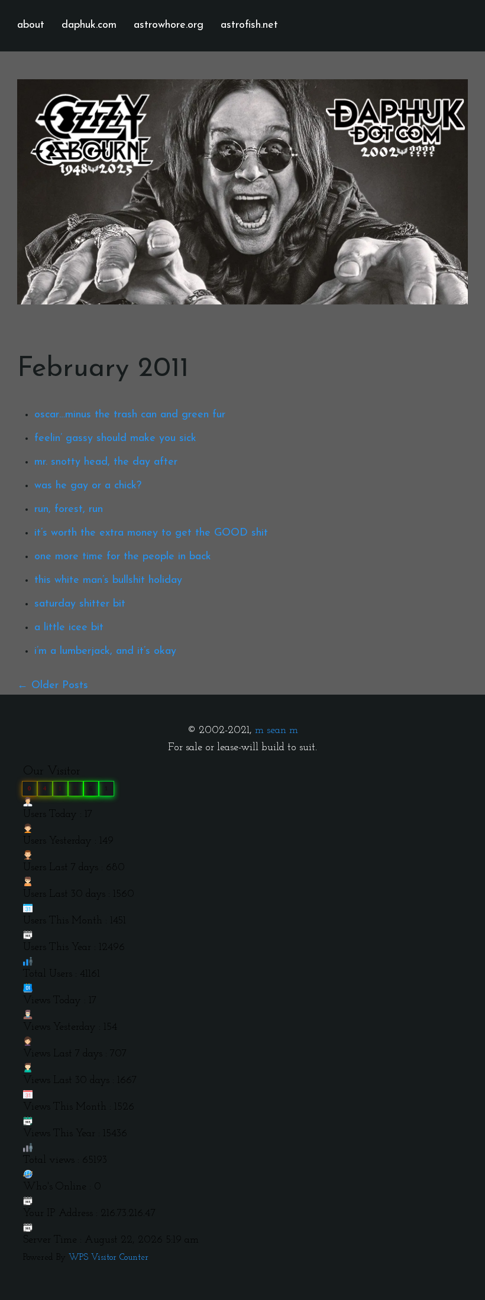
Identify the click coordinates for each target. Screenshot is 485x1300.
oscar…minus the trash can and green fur (129, 415)
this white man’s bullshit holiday (108, 580)
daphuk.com (89, 25)
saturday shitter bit (79, 604)
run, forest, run (68, 509)
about (30, 25)
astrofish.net (249, 25)
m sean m (276, 730)
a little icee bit (69, 628)
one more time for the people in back (122, 557)
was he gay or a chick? (87, 486)
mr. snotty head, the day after (105, 462)
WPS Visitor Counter (108, 1257)
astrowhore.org (168, 25)
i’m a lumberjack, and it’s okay (105, 651)
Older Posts (59, 685)
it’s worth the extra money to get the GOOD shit (151, 533)
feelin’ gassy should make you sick (115, 438)
